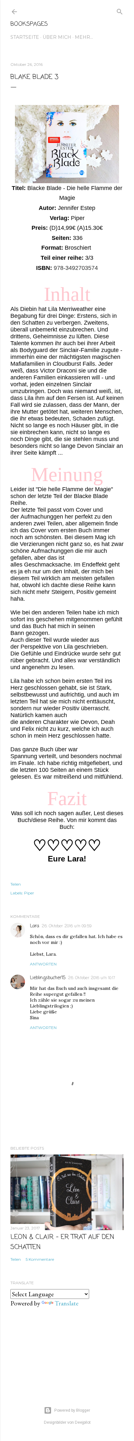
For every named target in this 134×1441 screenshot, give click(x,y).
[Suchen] (120, 10)
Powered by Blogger (72, 1410)
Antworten (43, 964)
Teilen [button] (15, 884)
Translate (66, 1303)
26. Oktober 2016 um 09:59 (67, 926)
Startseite (24, 37)
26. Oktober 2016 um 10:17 (91, 978)
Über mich (57, 37)
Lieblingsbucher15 (47, 978)
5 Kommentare (40, 1259)
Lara (34, 926)
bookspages (29, 24)
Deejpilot (82, 1422)
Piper (29, 892)
